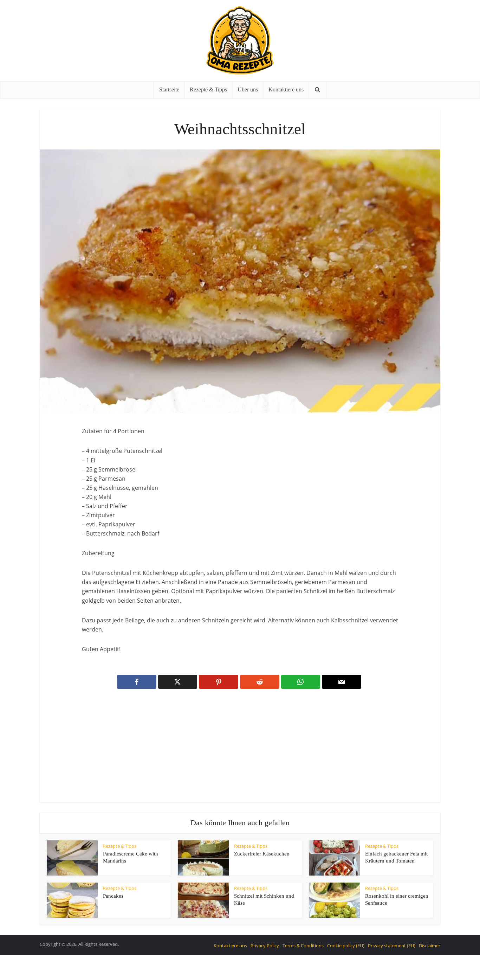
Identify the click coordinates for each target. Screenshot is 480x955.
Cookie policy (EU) (345, 945)
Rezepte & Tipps (208, 89)
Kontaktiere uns (286, 89)
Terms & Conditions (303, 945)
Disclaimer (429, 945)
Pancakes (113, 896)
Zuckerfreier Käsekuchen (262, 854)
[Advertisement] (240, 750)
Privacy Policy (265, 945)
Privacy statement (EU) (391, 945)
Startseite (169, 89)
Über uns (248, 89)
